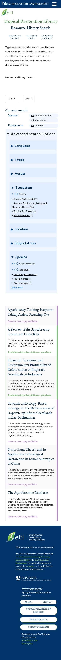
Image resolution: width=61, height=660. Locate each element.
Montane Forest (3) (23, 215)
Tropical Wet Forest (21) (25, 199)
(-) (33, 116)
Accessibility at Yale (29, 640)
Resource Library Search (19, 77)
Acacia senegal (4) (22, 283)
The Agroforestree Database (28, 492)
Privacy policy (27, 643)
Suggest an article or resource (38, 610)
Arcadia (30, 566)
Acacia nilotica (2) (22, 279)
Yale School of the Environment (9, 3)
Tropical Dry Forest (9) (25, 211)
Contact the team (38, 627)
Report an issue (38, 619)
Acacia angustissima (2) (25, 274)
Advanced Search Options (33, 134)
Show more (17, 287)
